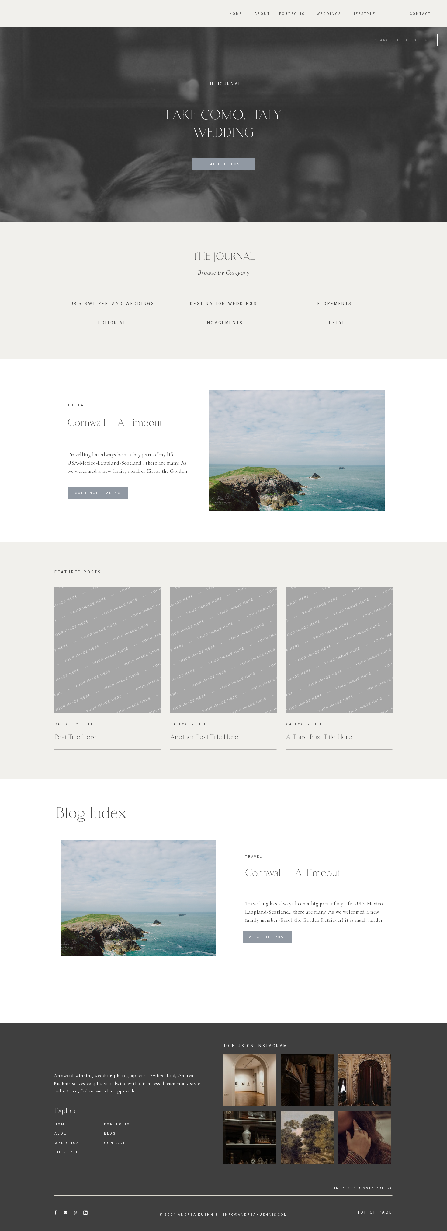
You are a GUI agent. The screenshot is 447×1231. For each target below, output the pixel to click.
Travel (253, 856)
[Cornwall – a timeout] (297, 450)
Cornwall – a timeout (115, 421)
